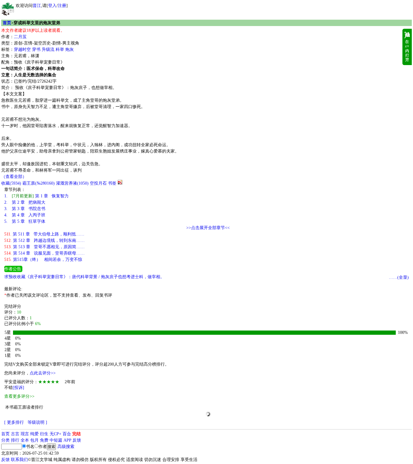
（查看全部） (14, 176)
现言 (25, 434)
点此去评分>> (43, 373)
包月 (34, 440)
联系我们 (19, 459)
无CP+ (55, 434)
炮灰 (69, 49)
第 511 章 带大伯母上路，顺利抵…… (44, 234)
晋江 (37, 5)
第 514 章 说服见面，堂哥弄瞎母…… (44, 253)
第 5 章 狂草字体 (24, 221)
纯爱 (34, 434)
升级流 (48, 49)
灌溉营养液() (72, 183)
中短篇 (56, 440)
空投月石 (98, 183)
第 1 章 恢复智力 (36, 196)
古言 (15, 434)
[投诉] (18, 387)
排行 (15, 440)
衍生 (44, 434)
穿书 (36, 49)
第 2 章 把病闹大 (24, 202)
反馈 (77, 440)
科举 (60, 49)
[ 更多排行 (14, 422)
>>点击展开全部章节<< (208, 227)
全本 (25, 440)
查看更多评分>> (19, 396)
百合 (67, 434)
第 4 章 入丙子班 (24, 215)
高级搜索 (65, 446)
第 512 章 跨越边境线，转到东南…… (44, 240)
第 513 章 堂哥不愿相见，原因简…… (44, 247)
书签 (112, 183)
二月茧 (20, 37)
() (11, 183)
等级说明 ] (37, 422)
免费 (44, 440)
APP (67, 440)
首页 (7, 23)
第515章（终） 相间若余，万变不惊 (43, 259)
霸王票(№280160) (38, 183)
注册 (62, 5)
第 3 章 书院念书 (24, 208)
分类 (5, 440)
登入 (52, 5)
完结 (76, 434)
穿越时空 (22, 49)
